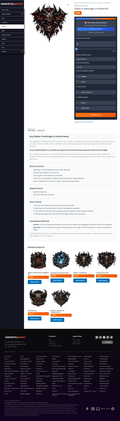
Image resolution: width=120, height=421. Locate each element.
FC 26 (38, 373)
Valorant (71, 388)
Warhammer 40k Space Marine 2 (59, 394)
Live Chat (108, 342)
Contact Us (52, 341)
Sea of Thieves (9, 373)
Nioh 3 (70, 386)
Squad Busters (104, 383)
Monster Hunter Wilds (106, 369)
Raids (3, 18)
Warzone (55, 364)
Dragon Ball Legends (58, 381)
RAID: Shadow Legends (43, 376)
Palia (53, 383)
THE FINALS (39, 364)
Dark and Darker (9, 383)
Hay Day (86, 386)
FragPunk (39, 381)
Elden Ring (7, 356)
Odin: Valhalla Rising (26, 388)
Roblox (54, 359)
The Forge (39, 378)
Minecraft (87, 369)
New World (87, 376)
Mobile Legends (25, 394)
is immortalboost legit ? (55, 345)
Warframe (23, 376)
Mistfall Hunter (104, 376)
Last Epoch (71, 371)
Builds (3, 31)
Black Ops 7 (8, 369)
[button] (68, 4)
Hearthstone (88, 378)
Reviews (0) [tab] (41, 130)
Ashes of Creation (26, 373)
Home (76, 3)
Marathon (23, 381)
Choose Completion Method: (85, 71)
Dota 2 (6, 359)
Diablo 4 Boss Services (85, 3)
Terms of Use (76, 339)
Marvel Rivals (24, 366)
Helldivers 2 (103, 388)
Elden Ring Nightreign (59, 369)
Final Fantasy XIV (41, 371)
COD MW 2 (23, 391)
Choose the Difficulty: (83, 63)
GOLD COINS (5, 10)
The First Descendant (59, 366)
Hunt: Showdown (105, 373)
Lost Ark (86, 359)
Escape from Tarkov (90, 391)
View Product (34, 282)
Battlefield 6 (103, 361)
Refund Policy (76, 343)
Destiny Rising (104, 356)
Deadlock (71, 364)
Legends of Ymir (57, 376)
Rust (85, 388)
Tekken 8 (70, 369)
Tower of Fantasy (9, 378)
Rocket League (40, 361)
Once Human (56, 361)
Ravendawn (87, 383)
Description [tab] (31, 130)
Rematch (39, 394)
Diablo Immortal (25, 369)
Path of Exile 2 (104, 386)
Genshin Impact (73, 366)
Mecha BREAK (72, 359)
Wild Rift (102, 378)
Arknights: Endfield (42, 386)
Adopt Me (87, 381)
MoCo (22, 356)
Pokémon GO (72, 381)
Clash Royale (88, 361)
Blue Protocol (72, 373)
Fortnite (38, 366)
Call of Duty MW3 (73, 361)
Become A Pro (53, 343)
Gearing (4, 39)
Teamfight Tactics (26, 361)
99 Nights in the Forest (11, 388)
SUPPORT (4, 51)
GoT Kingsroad (88, 373)
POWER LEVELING (6, 14)
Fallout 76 (103, 391)
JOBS (3, 43)
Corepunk (7, 376)
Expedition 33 (24, 386)
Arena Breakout (89, 366)
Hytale (6, 381)
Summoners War (41, 356)
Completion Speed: (82, 97)
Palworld (55, 371)
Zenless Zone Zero (57, 378)
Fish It (54, 388)
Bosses (3, 26)
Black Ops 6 (24, 364)
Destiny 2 (39, 391)
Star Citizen (8, 386)
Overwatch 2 (40, 359)
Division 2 (39, 369)
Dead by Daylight (105, 366)
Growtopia (23, 383)
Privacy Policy (76, 341)
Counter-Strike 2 (9, 361)
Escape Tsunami (41, 388)
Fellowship (71, 376)
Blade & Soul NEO (105, 371)
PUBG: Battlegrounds (74, 356)
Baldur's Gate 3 (104, 381)
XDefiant (7, 366)
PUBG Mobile (88, 356)
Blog (50, 339)
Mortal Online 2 (41, 383)
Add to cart (97, 115)
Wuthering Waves (57, 373)
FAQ (3, 47)
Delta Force (87, 364)
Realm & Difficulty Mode (84, 55)
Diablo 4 (54, 391)
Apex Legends (24, 359)
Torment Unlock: (81, 86)
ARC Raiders (103, 364)
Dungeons (4, 22)
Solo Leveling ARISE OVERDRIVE (74, 394)
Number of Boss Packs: (83, 38)
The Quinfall (103, 359)
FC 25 (6, 394)
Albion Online (24, 371)
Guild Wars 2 (56, 356)
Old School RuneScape (11, 371)
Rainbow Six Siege (10, 364)
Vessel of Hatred (6, 35)
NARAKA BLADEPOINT (74, 378)
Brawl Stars (8, 391)
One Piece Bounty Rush (75, 383)
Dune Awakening (73, 391)
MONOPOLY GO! (57, 386)
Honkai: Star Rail (89, 371)
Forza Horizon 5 (25, 378)
